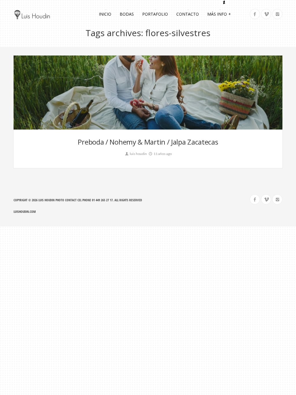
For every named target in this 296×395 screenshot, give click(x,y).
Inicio (105, 14)
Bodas (127, 14)
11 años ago (162, 154)
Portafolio (155, 14)
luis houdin (138, 154)
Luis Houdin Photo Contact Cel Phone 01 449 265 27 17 (75, 200)
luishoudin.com (25, 211)
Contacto (187, 14)
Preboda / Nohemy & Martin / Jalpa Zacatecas (148, 142)
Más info (219, 14)
